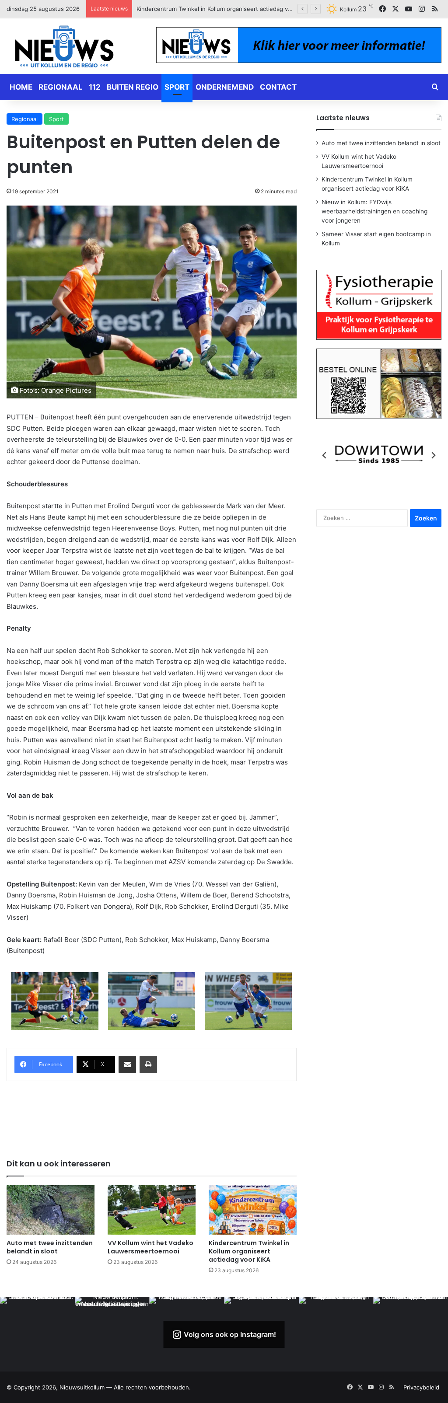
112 (95, 87)
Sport (176, 87)
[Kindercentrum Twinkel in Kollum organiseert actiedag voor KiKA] (253, 1210)
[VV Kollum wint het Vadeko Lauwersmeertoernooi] (152, 1210)
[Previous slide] (324, 455)
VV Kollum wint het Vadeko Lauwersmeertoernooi (150, 1247)
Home (21, 87)
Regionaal (60, 87)
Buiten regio (132, 87)
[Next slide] (433, 455)
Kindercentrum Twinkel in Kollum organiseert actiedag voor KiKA (249, 1251)
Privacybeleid (421, 1387)
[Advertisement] (166, 1114)
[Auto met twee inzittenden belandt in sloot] (50, 1210)
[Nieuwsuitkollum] (64, 48)
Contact (278, 87)
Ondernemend (225, 87)
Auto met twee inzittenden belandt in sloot (50, 1247)
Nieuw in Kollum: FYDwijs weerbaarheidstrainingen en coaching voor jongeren (243, 8)
